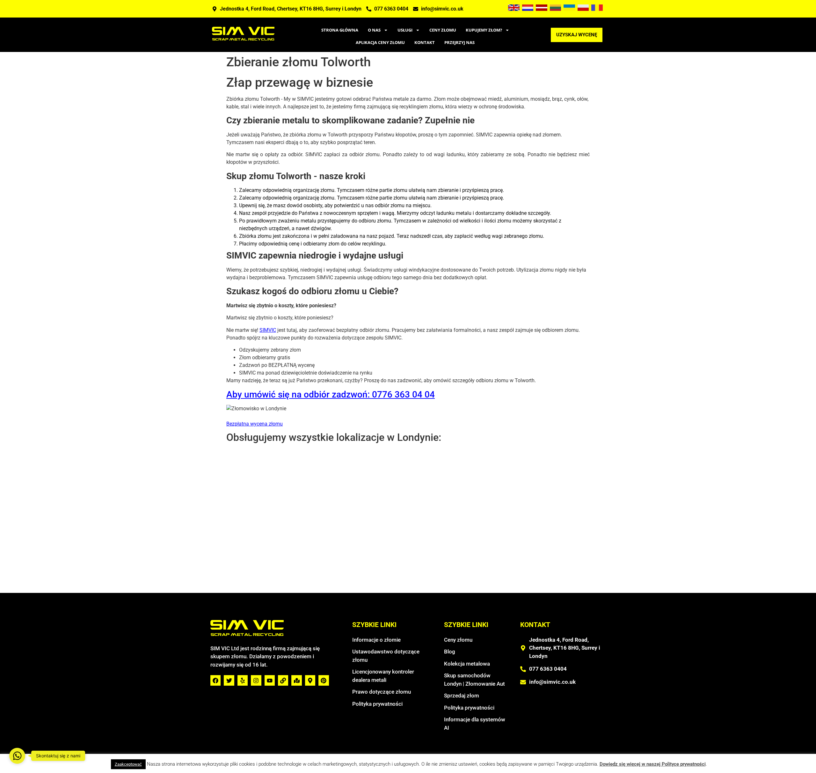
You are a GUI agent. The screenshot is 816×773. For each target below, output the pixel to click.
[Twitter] (229, 680)
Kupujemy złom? (484, 30)
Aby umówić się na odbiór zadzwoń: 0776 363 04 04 (330, 394)
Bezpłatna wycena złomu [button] (254, 424)
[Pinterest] (323, 680)
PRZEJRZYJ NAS (459, 42)
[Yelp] (242, 680)
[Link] (283, 680)
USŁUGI (404, 30)
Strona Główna (339, 30)
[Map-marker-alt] (310, 680)
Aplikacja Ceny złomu (380, 42)
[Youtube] (270, 680)
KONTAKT (424, 42)
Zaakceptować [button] (128, 764)
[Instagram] (256, 680)
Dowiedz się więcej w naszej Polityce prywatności (653, 764)
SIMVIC (267, 330)
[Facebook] (215, 680)
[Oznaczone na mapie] (296, 680)
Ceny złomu (442, 30)
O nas (374, 30)
